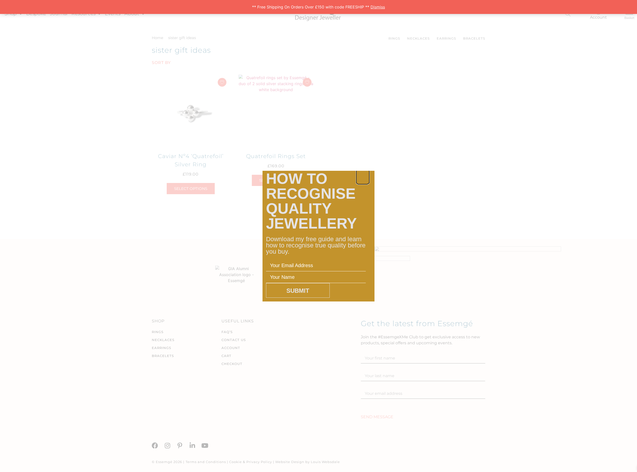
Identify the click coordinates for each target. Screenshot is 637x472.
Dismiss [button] (378, 6)
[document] (318, 236)
